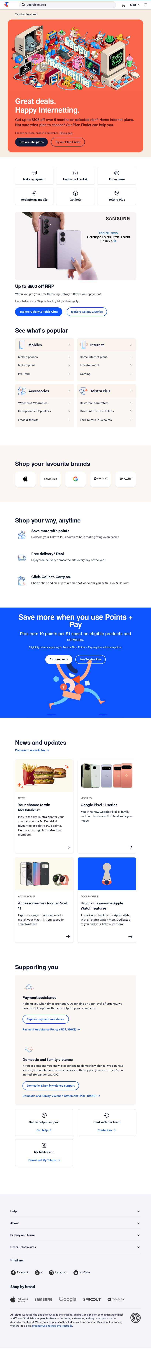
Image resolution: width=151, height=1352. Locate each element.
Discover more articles (30, 750)
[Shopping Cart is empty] (123, 4)
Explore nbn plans (31, 142)
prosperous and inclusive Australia (52, 1325)
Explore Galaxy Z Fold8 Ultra (39, 312)
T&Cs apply (66, 133)
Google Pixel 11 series (99, 804)
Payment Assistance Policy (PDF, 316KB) (49, 1029)
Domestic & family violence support (51, 1086)
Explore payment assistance (45, 1019)
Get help (42, 1130)
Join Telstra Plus (90, 659)
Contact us (105, 1130)
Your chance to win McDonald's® (34, 807)
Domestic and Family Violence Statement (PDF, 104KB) (59, 1096)
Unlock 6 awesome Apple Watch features (102, 906)
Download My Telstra (42, 1160)
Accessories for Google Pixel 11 (42, 906)
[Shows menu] (145, 4)
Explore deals (59, 659)
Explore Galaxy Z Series (87, 312)
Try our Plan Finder (67, 142)
